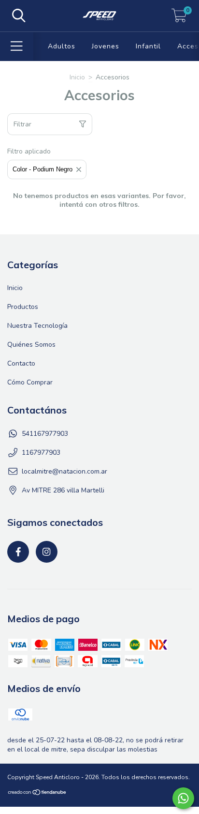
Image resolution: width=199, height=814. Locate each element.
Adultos (61, 46)
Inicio (77, 77)
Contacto (21, 363)
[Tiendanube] (37, 793)
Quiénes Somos (31, 344)
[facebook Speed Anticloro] (18, 552)
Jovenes (105, 46)
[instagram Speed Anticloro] (46, 552)
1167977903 (41, 452)
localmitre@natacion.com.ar (64, 471)
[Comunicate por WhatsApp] (183, 798)
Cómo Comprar (30, 382)
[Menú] (17, 46)
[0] (179, 18)
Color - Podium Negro (42, 169)
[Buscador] (18, 16)
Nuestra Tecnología (37, 325)
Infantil (148, 46)
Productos (22, 306)
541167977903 (45, 433)
